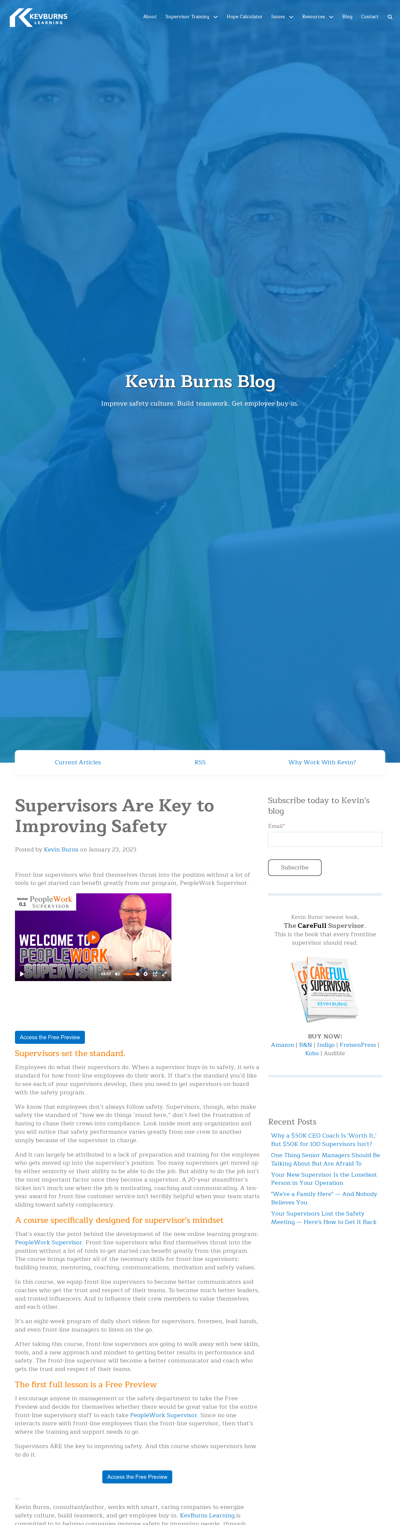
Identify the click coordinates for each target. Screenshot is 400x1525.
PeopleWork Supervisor (48, 1242)
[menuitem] (150, 17)
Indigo (326, 1045)
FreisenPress (359, 1045)
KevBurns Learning (207, 1515)
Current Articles (78, 762)
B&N (305, 1045)
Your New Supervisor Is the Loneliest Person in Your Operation (324, 1179)
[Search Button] (390, 17)
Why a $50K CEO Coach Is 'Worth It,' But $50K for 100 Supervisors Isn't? (323, 1140)
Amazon (283, 1045)
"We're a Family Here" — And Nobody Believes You (324, 1198)
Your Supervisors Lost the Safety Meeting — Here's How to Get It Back (324, 1218)
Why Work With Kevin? (322, 762)
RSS (200, 762)
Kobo (313, 1053)
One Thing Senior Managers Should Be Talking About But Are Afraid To (325, 1159)
